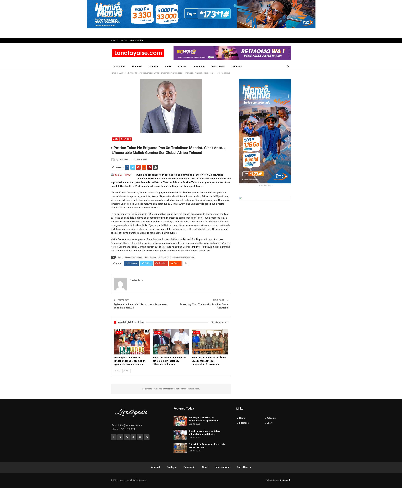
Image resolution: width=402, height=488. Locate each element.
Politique (137, 66)
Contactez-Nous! (136, 40)
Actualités (119, 66)
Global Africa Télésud (133, 257)
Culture (182, 66)
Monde (124, 40)
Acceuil (155, 467)
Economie (199, 66)
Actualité (271, 418)
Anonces (237, 66)
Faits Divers (218, 66)
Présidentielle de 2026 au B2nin (182, 257)
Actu (115, 139)
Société (153, 66)
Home (242, 418)
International (222, 467)
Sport (168, 66)
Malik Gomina (150, 257)
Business (114, 40)
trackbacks (171, 389)
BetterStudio (285, 480)
